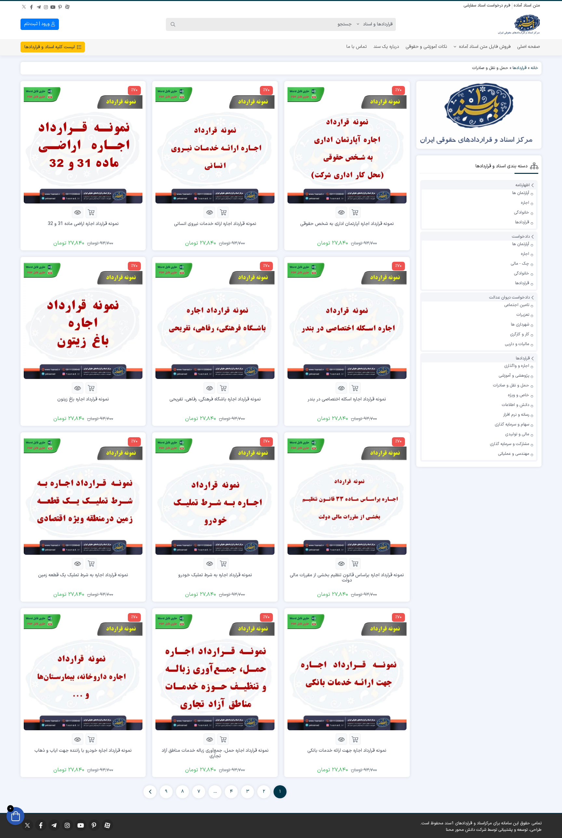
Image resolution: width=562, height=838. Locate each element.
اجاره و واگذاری (516, 366)
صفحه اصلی (528, 46)
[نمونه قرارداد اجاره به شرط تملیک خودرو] (214, 495)
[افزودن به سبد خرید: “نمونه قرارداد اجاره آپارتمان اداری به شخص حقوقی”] (355, 212)
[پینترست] (60, 6)
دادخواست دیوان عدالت (509, 297)
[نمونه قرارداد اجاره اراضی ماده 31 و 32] (83, 143)
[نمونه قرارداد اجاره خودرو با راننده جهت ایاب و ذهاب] (83, 670)
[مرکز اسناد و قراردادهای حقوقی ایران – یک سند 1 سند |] (519, 24)
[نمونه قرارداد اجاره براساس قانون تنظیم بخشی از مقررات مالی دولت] (347, 495)
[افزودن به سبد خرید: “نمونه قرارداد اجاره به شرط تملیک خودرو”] (223, 563)
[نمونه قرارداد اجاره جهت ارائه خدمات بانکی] (347, 670)
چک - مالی (520, 263)
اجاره (525, 203)
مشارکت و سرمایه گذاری (509, 444)
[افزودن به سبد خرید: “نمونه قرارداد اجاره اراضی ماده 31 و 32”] (91, 212)
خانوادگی (521, 212)
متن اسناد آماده (527, 5)
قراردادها (520, 68)
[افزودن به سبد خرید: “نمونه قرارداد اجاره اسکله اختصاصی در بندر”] (355, 388)
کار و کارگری (519, 334)
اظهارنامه (522, 185)
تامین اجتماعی (516, 305)
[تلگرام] (38, 6)
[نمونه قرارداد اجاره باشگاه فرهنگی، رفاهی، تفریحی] (214, 319)
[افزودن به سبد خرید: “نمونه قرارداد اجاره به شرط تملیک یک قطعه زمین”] (91, 563)
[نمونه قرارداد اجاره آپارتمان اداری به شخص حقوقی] (347, 143)
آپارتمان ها (520, 193)
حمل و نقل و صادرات (511, 385)
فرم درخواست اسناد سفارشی (486, 5)
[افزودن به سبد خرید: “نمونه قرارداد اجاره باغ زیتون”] (91, 388)
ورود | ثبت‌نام (37, 24)
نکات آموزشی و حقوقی (426, 46)
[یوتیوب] (53, 6)
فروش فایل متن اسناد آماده (485, 46)
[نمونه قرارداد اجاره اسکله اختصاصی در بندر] (347, 319)
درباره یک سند (386, 46)
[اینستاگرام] (45, 6)
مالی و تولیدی (517, 434)
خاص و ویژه (518, 395)
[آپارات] (67, 6)
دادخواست (521, 236)
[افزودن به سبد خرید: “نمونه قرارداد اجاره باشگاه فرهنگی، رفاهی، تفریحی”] (223, 388)
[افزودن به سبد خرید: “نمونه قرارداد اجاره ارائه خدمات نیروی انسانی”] (223, 212)
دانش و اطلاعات (515, 405)
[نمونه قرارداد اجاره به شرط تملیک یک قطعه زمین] (83, 495)
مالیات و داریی (517, 344)
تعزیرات (522, 315)
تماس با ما (356, 46)
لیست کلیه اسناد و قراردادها (50, 47)
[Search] (173, 24)
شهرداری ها (520, 324)
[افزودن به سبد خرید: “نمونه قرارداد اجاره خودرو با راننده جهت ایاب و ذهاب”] (91, 739)
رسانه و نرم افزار (516, 415)
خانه (534, 68)
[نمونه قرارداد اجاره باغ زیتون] (83, 319)
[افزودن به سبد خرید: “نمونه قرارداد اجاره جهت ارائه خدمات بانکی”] (355, 739)
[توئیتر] (24, 6)
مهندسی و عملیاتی (513, 454)
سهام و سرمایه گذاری (512, 424)
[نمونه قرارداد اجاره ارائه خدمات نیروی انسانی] (214, 143)
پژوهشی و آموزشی (514, 375)
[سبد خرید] (15, 816)
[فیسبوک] (31, 6)
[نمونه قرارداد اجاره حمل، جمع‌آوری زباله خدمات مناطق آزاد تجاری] (214, 670)
